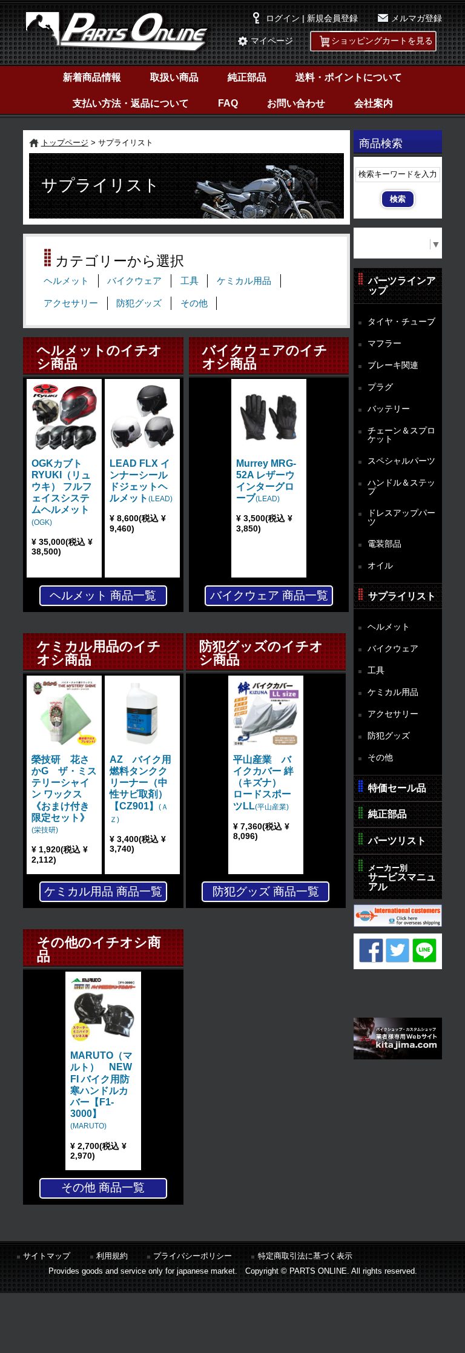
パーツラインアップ (402, 285)
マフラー (384, 343)
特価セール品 (397, 788)
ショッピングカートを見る (382, 40)
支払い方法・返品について (131, 103)
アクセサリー (71, 303)
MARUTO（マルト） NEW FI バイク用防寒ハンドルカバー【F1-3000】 (101, 1090)
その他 (194, 303)
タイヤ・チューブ (401, 321)
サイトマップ (46, 1255)
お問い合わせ (296, 103)
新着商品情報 (92, 77)
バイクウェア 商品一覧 (269, 595)
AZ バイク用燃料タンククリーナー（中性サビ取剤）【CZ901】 (140, 789)
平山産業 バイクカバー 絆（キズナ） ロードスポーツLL (263, 782)
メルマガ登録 (416, 18)
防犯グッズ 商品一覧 (266, 891)
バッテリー (389, 408)
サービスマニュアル (402, 877)
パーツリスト (397, 840)
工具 (189, 281)
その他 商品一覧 (103, 1187)
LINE (424, 950)
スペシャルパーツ (401, 460)
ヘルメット (66, 281)
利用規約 (112, 1255)
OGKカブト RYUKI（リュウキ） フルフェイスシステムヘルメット (61, 492)
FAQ (228, 103)
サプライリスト (402, 596)
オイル (380, 565)
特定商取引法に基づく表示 (305, 1255)
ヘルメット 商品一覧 (103, 595)
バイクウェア (134, 281)
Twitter (398, 950)
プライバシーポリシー (192, 1255)
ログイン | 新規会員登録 (312, 18)
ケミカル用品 (244, 281)
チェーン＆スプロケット (401, 435)
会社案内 (373, 103)
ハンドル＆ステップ (401, 487)
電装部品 (384, 543)
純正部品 (247, 77)
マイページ (272, 40)
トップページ (64, 142)
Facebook (371, 950)
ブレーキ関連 (393, 365)
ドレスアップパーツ (401, 517)
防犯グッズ (139, 303)
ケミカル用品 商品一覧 (103, 891)
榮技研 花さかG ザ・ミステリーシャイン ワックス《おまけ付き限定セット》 (64, 794)
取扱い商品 (174, 77)
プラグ (380, 387)
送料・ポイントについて (348, 77)
